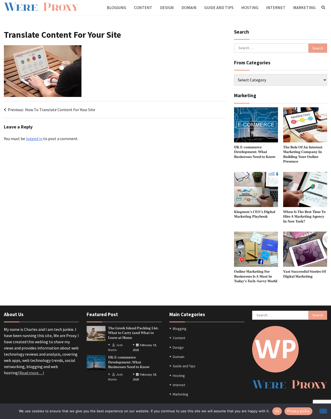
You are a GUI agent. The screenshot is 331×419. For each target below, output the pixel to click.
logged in (34, 138)
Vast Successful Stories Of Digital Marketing (304, 274)
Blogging (116, 7)
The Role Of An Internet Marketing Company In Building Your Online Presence (302, 154)
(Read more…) (31, 372)
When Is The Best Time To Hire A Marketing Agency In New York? (304, 216)
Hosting (249, 7)
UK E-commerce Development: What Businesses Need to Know (255, 152)
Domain (189, 7)
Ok (277, 411)
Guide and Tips (219, 7)
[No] (323, 411)
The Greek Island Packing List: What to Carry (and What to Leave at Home (133, 333)
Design (167, 7)
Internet (275, 7)
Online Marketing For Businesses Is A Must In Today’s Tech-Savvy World (255, 276)
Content (143, 7)
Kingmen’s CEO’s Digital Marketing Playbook (254, 214)
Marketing (304, 7)
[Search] (323, 7)
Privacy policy (298, 411)
